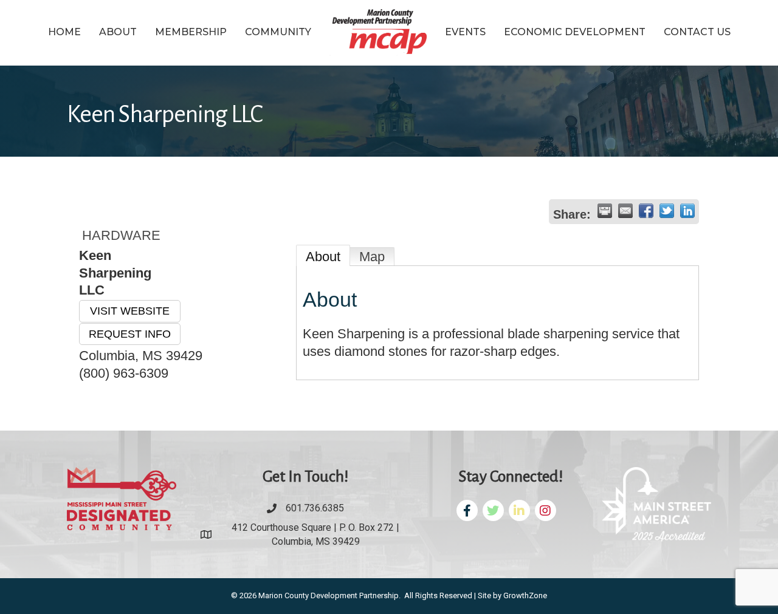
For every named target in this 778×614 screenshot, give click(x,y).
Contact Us (697, 32)
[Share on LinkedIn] (687, 210)
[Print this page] (604, 210)
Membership (191, 32)
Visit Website (130, 311)
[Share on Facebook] (646, 210)
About (118, 32)
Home (64, 32)
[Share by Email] (625, 210)
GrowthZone (525, 595)
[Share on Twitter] (666, 210)
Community (278, 32)
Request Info (130, 334)
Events (465, 32)
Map (372, 256)
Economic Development (574, 32)
